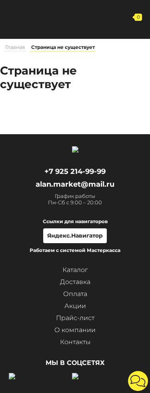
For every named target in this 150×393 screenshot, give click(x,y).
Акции (75, 306)
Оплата (75, 294)
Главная (15, 47)
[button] (138, 381)
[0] (126, 17)
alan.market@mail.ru (75, 184)
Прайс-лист (75, 318)
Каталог (75, 270)
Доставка (75, 282)
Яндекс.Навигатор (75, 235)
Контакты (75, 342)
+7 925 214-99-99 (81, 17)
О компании (75, 330)
